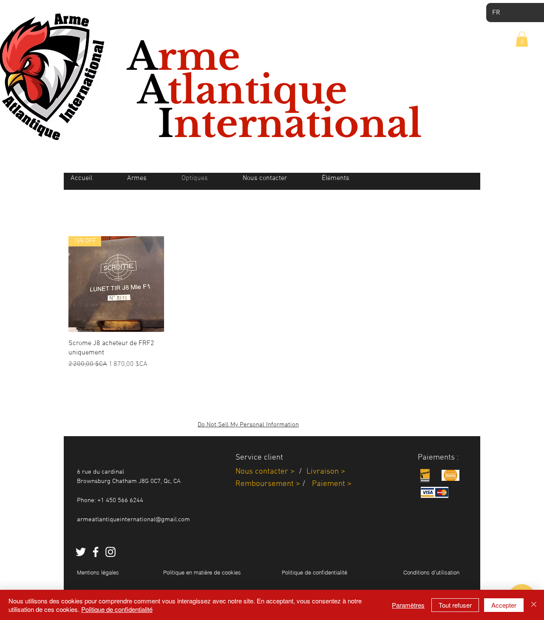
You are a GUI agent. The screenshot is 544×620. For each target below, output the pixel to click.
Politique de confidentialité (117, 609)
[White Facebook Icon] (95, 552)
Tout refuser (455, 604)
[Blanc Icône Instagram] (110, 552)
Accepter (503, 604)
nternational (298, 123)
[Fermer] (534, 605)
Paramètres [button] (408, 604)
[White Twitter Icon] (81, 552)
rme (199, 56)
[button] (522, 39)
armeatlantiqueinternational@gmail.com (133, 519)
